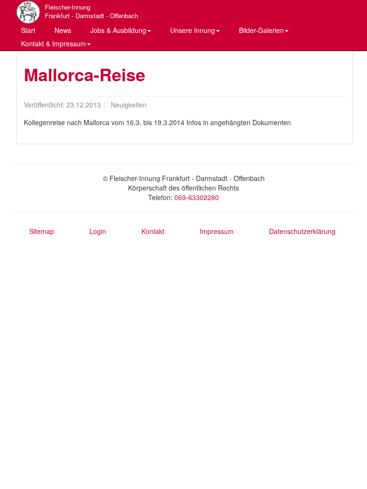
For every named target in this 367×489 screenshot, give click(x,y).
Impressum (217, 231)
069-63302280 (196, 197)
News (62, 30)
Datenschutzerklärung (302, 231)
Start (28, 30)
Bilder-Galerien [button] (261, 30)
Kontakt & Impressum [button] (53, 43)
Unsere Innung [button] (192, 30)
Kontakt (152, 231)
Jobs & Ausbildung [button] (118, 30)
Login (97, 231)
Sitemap (41, 231)
